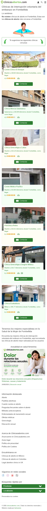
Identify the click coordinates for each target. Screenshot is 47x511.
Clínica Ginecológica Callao (15, 147)
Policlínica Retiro (11, 225)
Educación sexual (15, 384)
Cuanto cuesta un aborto (11, 404)
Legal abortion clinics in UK (12, 462)
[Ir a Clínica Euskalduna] (18, 312)
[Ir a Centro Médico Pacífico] (18, 195)
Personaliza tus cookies (10, 496)
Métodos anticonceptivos (11, 411)
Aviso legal (6, 440)
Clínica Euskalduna (12, 303)
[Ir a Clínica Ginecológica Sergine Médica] (18, 273)
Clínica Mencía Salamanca (14, 109)
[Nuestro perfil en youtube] (12, 476)
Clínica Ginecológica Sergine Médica (18, 264)
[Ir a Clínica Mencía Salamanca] (18, 117)
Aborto (4, 397)
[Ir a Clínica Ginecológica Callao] (18, 156)
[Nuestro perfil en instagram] (7, 476)
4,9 (5, 78)
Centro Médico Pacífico (13, 187)
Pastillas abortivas (9, 401)
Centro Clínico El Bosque (14, 70)
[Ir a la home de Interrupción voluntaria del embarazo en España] (14, 2)
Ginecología (6, 421)
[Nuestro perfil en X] (17, 476)
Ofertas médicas (8, 417)
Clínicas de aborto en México (13, 456)
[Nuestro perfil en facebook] (3, 476)
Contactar (23, 84)
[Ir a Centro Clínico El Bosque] (18, 78)
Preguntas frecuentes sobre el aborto (16, 407)
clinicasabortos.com (13, 505)
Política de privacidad (10, 443)
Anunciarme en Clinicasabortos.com (16, 437)
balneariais (17, 508)
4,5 (5, 117)
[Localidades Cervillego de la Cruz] (23, 491)
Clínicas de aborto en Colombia (14, 459)
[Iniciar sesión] (38, 2)
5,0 (5, 156)
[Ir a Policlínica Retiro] (18, 234)
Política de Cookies (9, 447)
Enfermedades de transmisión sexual (16, 414)
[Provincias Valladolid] (23, 486)
